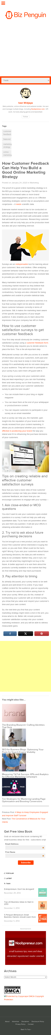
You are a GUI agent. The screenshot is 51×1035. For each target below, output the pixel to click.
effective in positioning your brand (17, 431)
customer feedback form (37, 343)
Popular (10, 873)
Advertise (15, 1022)
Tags (8, 884)
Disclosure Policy (38, 1022)
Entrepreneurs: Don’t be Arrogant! (19, 889)
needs (18, 204)
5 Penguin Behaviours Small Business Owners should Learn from (20, 916)
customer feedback (7, 132)
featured (6, 139)
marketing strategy (7, 145)
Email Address (24, 844)
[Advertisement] (25, 49)
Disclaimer (25, 1022)
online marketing (7, 153)
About (7, 1022)
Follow (25, 117)
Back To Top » (26, 1030)
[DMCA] (13, 993)
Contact (31, 1024)
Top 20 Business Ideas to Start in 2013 (18, 903)
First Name (24, 852)
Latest (9, 878)
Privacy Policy (20, 1024)
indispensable (22, 264)
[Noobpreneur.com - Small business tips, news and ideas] (25, 964)
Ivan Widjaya (25, 102)
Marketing (34, 183)
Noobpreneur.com (38, 109)
